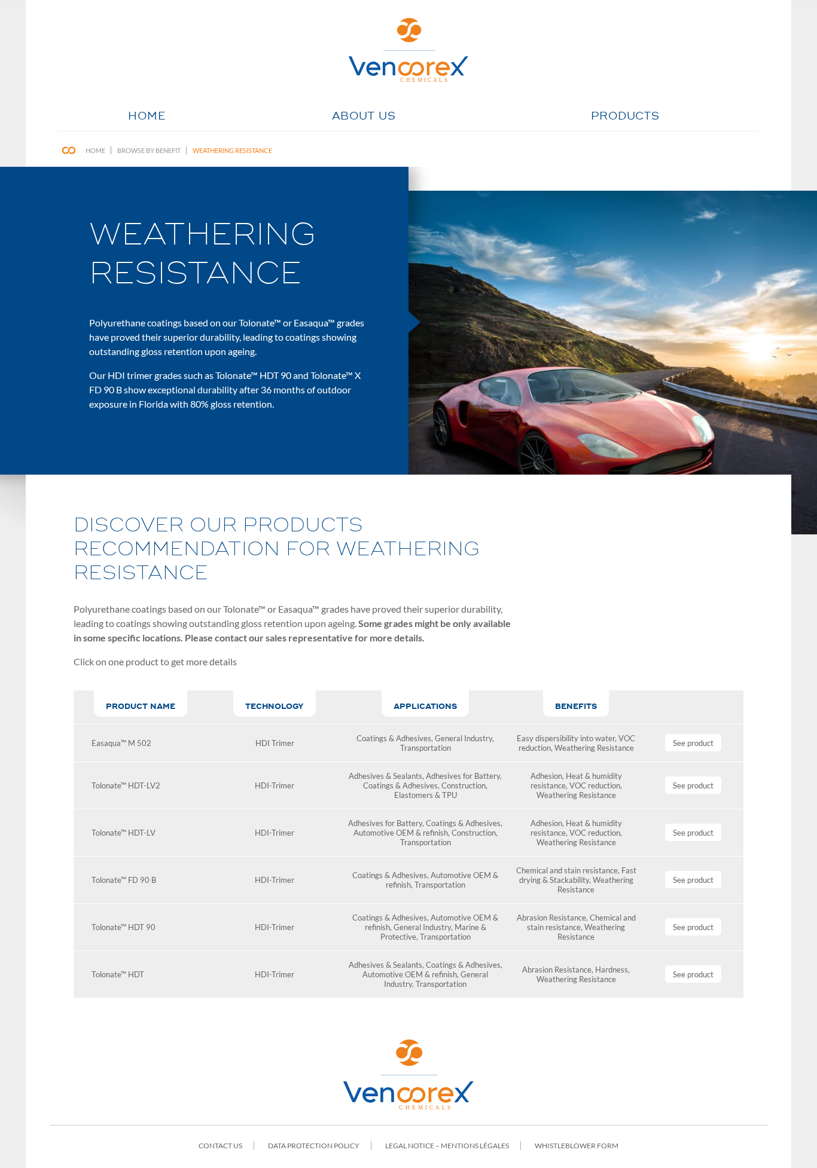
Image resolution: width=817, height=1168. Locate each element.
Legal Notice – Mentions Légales (447, 1145)
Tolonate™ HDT (118, 974)
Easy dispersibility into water (566, 738)
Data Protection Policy (313, 1145)
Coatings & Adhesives (393, 738)
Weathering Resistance (232, 150)
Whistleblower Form (576, 1145)
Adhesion (546, 776)
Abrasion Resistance (551, 917)
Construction (463, 785)
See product (693, 743)
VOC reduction (594, 785)
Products (625, 116)
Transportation (425, 748)
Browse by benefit (149, 150)
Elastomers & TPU (425, 795)
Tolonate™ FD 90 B (124, 880)
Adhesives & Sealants (385, 776)
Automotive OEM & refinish (400, 832)
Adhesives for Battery (463, 776)
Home (147, 116)
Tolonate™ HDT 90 (124, 927)
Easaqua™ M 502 (121, 743)
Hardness (611, 969)
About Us (363, 116)
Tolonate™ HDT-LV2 (126, 785)
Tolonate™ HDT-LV (124, 832)
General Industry (463, 738)
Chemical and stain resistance (567, 870)
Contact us (220, 1145)
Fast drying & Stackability (577, 875)
